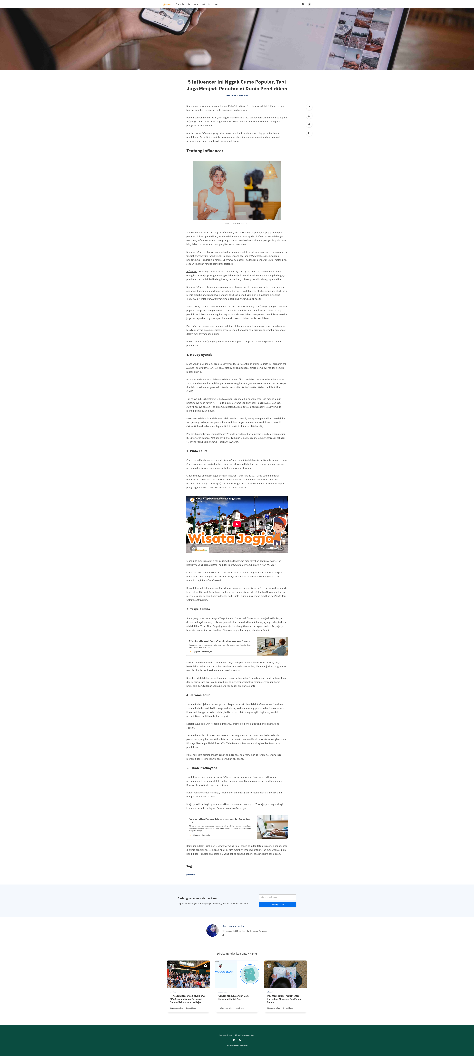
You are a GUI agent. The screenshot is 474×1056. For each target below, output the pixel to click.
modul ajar (222, 992)
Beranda (180, 4)
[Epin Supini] (269, 966)
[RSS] (240, 1040)
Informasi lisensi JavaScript (237, 1046)
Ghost (253, 1035)
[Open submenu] (217, 4)
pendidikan (231, 95)
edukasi (270, 992)
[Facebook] (309, 133)
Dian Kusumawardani (233, 925)
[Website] (223, 935)
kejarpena (193, 4)
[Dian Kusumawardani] (212, 930)
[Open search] (303, 4)
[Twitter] (309, 124)
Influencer (191, 271)
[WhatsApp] (309, 116)
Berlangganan (278, 904)
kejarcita (206, 4)
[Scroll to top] (309, 107)
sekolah (173, 992)
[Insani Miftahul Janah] (172, 966)
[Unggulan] (205, 965)
